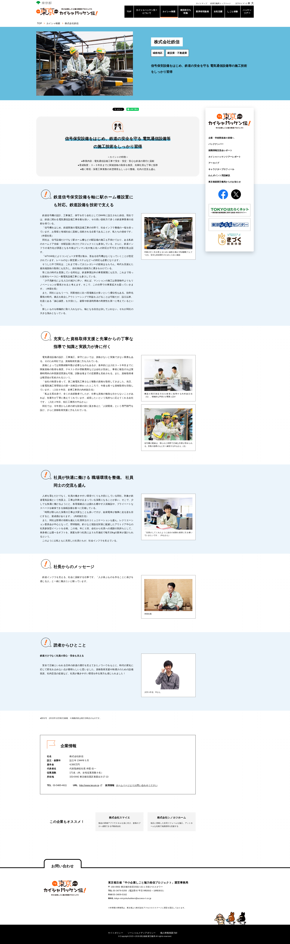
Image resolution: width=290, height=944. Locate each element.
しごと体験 (232, 11)
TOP (129, 11)
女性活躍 (218, 11)
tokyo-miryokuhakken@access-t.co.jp (132, 898)
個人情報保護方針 (168, 933)
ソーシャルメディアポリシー (142, 933)
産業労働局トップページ (220, 3)
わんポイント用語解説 (219, 175)
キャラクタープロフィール (221, 169)
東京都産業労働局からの (224, 182)
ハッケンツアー (247, 11)
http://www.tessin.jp (89, 785)
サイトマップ (201, 3)
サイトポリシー (115, 933)
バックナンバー (216, 144)
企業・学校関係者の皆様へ (221, 138)
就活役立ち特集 (185, 11)
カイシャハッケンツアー (224, 156)
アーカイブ (213, 163)
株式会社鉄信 (72, 23)
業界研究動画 (202, 11)
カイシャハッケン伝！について (147, 11)
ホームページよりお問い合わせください (137, 785)
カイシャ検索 (169, 11)
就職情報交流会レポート (220, 150)
